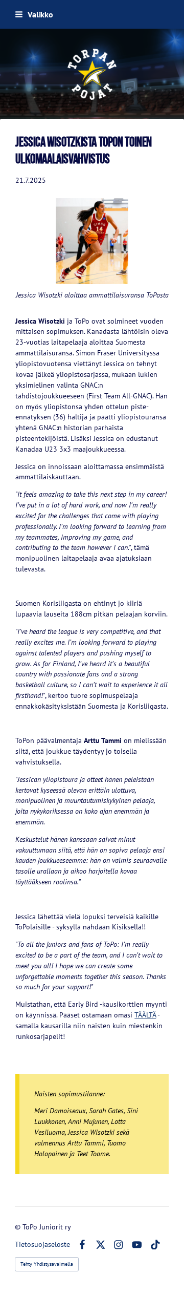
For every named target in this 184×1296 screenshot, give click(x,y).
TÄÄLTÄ (145, 1014)
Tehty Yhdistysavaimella (46, 1264)
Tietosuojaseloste (42, 1244)
